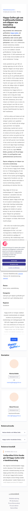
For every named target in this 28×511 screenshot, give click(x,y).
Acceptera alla (14, 264)
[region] (14, 255)
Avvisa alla (14, 260)
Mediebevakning (14, 498)
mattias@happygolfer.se (14, 382)
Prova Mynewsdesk (14, 503)
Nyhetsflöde (14, 508)
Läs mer (14, 339)
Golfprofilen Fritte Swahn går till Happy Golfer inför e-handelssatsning (13, 457)
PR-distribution (14, 501)
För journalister (14, 505)
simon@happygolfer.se (14, 416)
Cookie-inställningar (14, 267)
